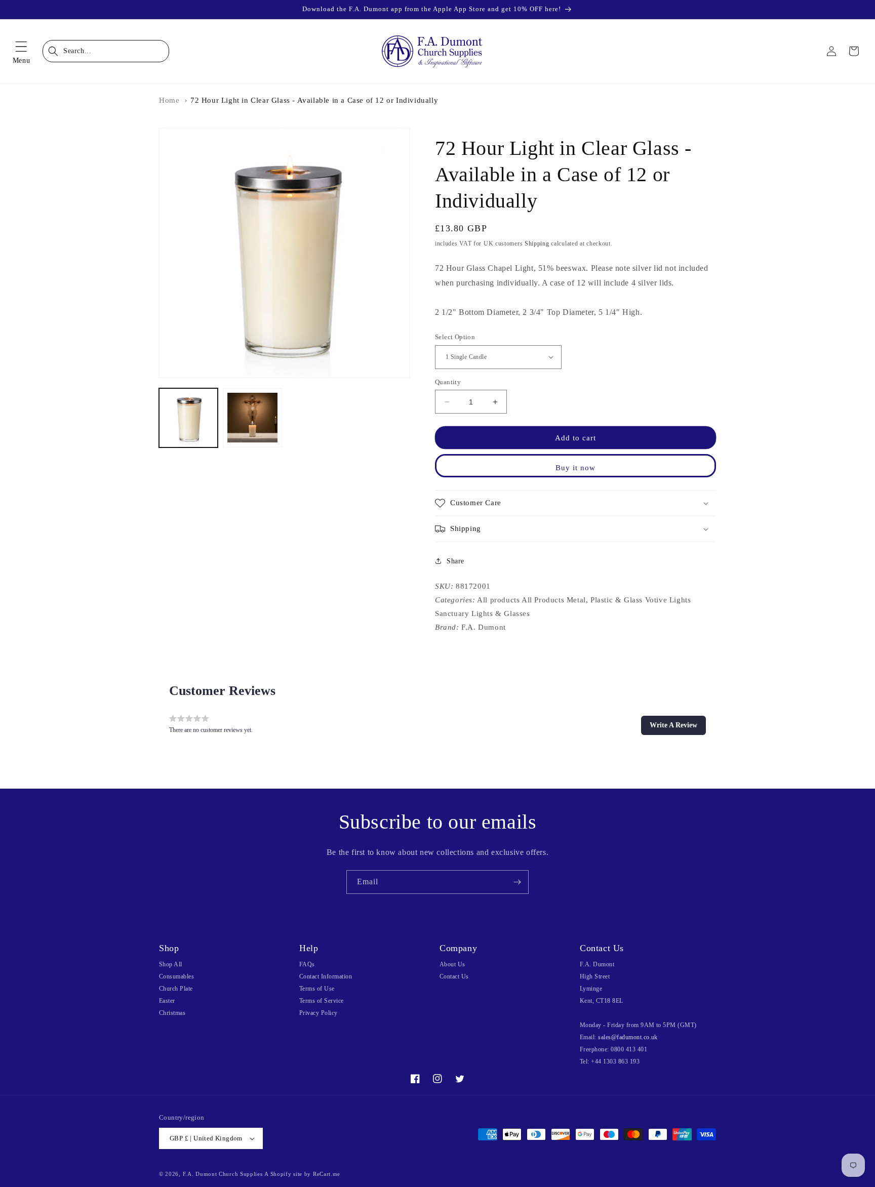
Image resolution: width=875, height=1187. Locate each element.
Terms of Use (317, 988)
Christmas (172, 1012)
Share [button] (455, 561)
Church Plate (176, 988)
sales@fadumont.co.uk (628, 1037)
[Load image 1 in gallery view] (188, 417)
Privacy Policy (318, 1012)
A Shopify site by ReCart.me (302, 1174)
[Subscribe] (517, 882)
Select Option (455, 337)
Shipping (537, 243)
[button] (21, 51)
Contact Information (325, 976)
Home (169, 100)
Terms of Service (321, 1000)
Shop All (170, 964)
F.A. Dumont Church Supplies (223, 1174)
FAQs (307, 964)
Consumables (176, 976)
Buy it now (575, 468)
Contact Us (454, 976)
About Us (452, 964)
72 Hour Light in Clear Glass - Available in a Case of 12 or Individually (314, 100)
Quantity (448, 382)
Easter (167, 1000)
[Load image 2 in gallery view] (252, 417)
